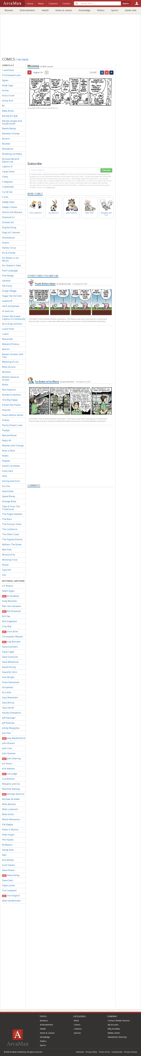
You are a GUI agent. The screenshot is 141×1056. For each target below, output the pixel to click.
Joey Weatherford (14, 738)
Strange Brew (9, 501)
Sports (114, 10)
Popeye (6, 430)
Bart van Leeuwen (11, 606)
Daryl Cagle (8, 651)
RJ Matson (7, 844)
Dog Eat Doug (9, 227)
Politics (100, 10)
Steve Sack (7, 880)
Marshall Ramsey (11, 788)
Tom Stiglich (11, 895)
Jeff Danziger (9, 717)
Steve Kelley (11, 875)
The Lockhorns (9, 529)
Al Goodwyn (11, 595)
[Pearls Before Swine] (30, 282)
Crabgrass (7, 181)
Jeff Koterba (8, 722)
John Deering (12, 758)
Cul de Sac (7, 191)
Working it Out (9, 559)
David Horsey (9, 667)
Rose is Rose (8, 450)
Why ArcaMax (114, 1028)
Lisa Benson (8, 778)
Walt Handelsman (11, 900)
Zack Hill (6, 569)
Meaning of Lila (10, 361)
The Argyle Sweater (12, 514)
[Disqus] (70, 595)
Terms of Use (104, 1052)
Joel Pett (6, 733)
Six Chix (6, 486)
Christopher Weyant (12, 636)
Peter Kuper (8, 834)
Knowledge (84, 10)
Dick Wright (8, 677)
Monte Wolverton (11, 819)
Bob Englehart (9, 621)
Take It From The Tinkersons (11, 508)
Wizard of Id (8, 554)
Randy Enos (8, 849)
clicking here (51, 187)
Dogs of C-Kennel (11, 232)
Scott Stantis (8, 865)
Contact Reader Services (119, 1020)
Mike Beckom (9, 804)
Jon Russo (7, 763)
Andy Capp (7, 85)
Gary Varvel (8, 707)
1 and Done (8, 70)
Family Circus (9, 247)
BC (3, 105)
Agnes (5, 80)
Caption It (7, 166)
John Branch (8, 743)
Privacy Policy (91, 1052)
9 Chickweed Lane (11, 75)
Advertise (80, 1052)
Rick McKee (8, 860)
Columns (78, 1028)
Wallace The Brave (11, 544)
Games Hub (130, 10)
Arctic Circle (8, 95)
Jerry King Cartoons (12, 323)
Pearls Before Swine (12, 415)
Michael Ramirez (13, 793)
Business (9, 10)
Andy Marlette (9, 601)
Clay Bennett (11, 641)
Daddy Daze (8, 202)
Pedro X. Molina (10, 829)
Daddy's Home (9, 207)
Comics (77, 1024)
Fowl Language (10, 270)
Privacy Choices (130, 1052)
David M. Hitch (9, 672)
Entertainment (27, 10)
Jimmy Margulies (11, 727)
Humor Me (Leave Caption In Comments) (13, 317)
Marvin (6, 349)
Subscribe (106, 170)
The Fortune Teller (12, 524)
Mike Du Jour (9, 366)
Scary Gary (7, 470)
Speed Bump (8, 496)
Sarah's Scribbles (11, 465)
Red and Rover (9, 435)
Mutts (5, 384)
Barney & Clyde (10, 115)
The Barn (7, 519)
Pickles (5, 420)
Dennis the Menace (12, 212)
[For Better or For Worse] (30, 380)
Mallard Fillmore (10, 344)
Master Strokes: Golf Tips (12, 355)
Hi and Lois (8, 311)
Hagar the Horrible (12, 295)
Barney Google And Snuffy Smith (12, 122)
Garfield (6, 280)
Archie (5, 90)
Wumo (5, 564)
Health (45, 10)
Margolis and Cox (11, 783)
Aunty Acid (7, 100)
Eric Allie (6, 692)
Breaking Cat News (12, 153)
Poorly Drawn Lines (12, 425)
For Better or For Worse (10, 259)
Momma (6, 371)
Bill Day (6, 616)
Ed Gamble (7, 687)
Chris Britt (10, 631)
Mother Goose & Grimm (10, 378)
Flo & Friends (8, 252)
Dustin (5, 242)
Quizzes (77, 1033)
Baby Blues (8, 110)
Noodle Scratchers (11, 394)
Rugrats (6, 460)
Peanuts (6, 409)
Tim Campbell (9, 890)
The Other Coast (10, 534)
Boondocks (7, 148)
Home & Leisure (63, 10)
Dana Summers (10, 646)
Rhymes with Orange (13, 445)
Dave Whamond (10, 661)
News (76, 1020)
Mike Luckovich (10, 809)
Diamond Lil (8, 217)
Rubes (5, 455)
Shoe (4, 475)
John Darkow (8, 753)
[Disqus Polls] (70, 521)
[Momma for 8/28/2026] (29, 72)
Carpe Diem (8, 171)
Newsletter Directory (117, 1037)
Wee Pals (7, 549)
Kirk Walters (8, 768)
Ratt (4, 854)
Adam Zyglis (8, 590)
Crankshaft (8, 186)
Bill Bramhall (12, 611)
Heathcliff (7, 300)
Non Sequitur (9, 389)
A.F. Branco (7, 585)
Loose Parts (8, 328)
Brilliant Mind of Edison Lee (10, 160)
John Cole (7, 748)
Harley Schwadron (11, 712)
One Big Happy (10, 399)
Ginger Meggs (9, 290)
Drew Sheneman (10, 682)
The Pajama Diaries (12, 539)
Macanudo (7, 339)
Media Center (114, 1033)
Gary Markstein (10, 697)
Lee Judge (10, 773)
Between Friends (11, 133)
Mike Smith (8, 814)
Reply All (6, 440)
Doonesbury (8, 237)
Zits (4, 574)
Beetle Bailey (9, 128)
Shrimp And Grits (11, 481)
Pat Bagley (7, 824)
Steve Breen (8, 870)
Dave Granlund (10, 656)
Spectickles (8, 491)
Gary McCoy (8, 702)
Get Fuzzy (7, 285)
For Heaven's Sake (11, 265)
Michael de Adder (11, 799)
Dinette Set (8, 222)
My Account (113, 1024)
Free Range (8, 275)
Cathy (5, 176)
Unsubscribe (117, 1052)
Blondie (6, 143)
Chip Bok (6, 626)
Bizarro (6, 138)
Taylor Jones (8, 885)
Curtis (5, 196)
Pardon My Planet (11, 404)
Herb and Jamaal (10, 306)
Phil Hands (7, 839)
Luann (5, 333)
